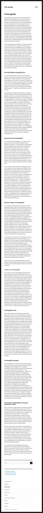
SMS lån (6, 506)
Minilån (6, 500)
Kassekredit (6, 492)
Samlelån (6, 503)
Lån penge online (8, 481)
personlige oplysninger (10, 473)
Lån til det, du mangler (9, 497)
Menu (36, 7)
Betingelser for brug (10, 471)
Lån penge (8, 7)
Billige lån (6, 484)
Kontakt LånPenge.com (10, 474)
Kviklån (6, 495)
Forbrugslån (7, 486)
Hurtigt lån (6, 489)
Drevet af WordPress (13, 509)
